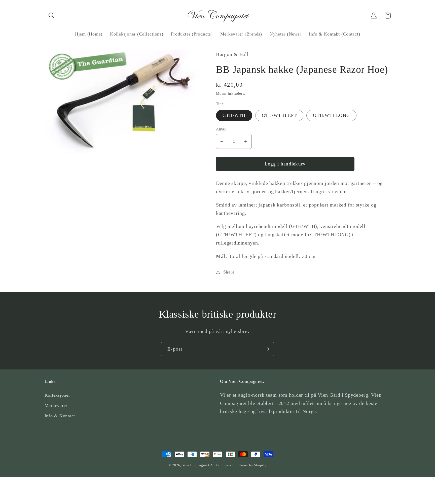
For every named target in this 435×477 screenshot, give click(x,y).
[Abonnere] (267, 349)
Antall (221, 129)
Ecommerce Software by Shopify (241, 465)
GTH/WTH (234, 115)
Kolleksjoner (57, 395)
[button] (51, 15)
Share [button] (229, 272)
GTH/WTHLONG (331, 115)
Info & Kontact (60, 415)
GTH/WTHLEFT (279, 115)
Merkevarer (56, 405)
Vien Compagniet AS (198, 465)
